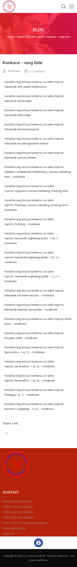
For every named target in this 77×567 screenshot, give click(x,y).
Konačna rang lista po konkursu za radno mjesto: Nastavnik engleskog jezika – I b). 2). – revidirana (32, 257)
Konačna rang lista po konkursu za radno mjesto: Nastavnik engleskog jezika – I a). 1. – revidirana (32, 238)
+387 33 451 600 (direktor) (18, 512)
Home (10, 37)
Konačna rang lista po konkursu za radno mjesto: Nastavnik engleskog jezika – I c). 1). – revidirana (32, 276)
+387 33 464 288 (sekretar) (18, 517)
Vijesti (20, 37)
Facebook (8, 533)
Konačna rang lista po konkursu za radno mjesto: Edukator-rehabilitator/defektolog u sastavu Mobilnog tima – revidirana (37, 171)
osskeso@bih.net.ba (14, 528)
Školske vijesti (35, 37)
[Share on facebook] (7, 433)
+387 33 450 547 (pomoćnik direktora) (25, 523)
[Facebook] (38, 542)
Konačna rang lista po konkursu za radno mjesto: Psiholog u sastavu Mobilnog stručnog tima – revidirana (36, 205)
